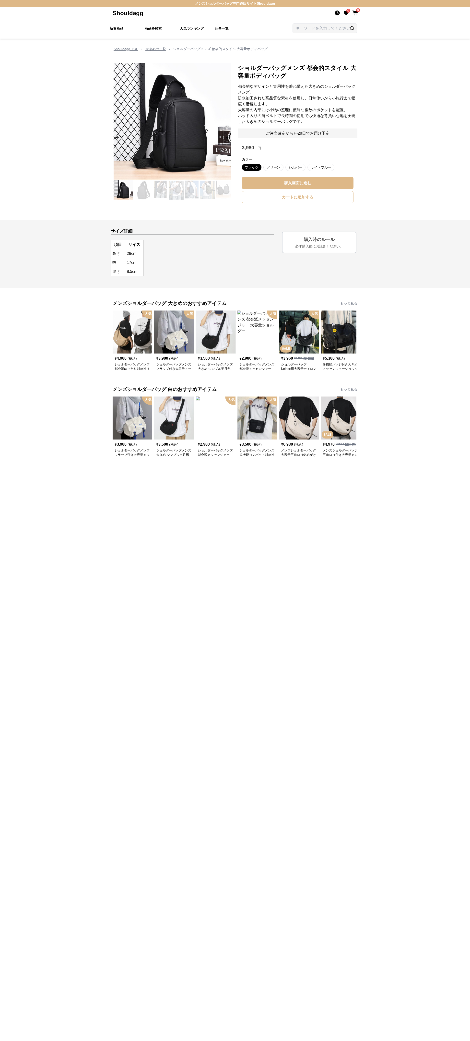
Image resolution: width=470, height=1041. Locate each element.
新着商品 (116, 28)
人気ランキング (192, 28)
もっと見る (348, 303)
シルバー (295, 167)
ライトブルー (321, 167)
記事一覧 (222, 28)
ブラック (251, 167)
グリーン (273, 167)
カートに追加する (297, 197)
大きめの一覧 (155, 49)
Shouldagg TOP (126, 49)
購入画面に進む (297, 183)
